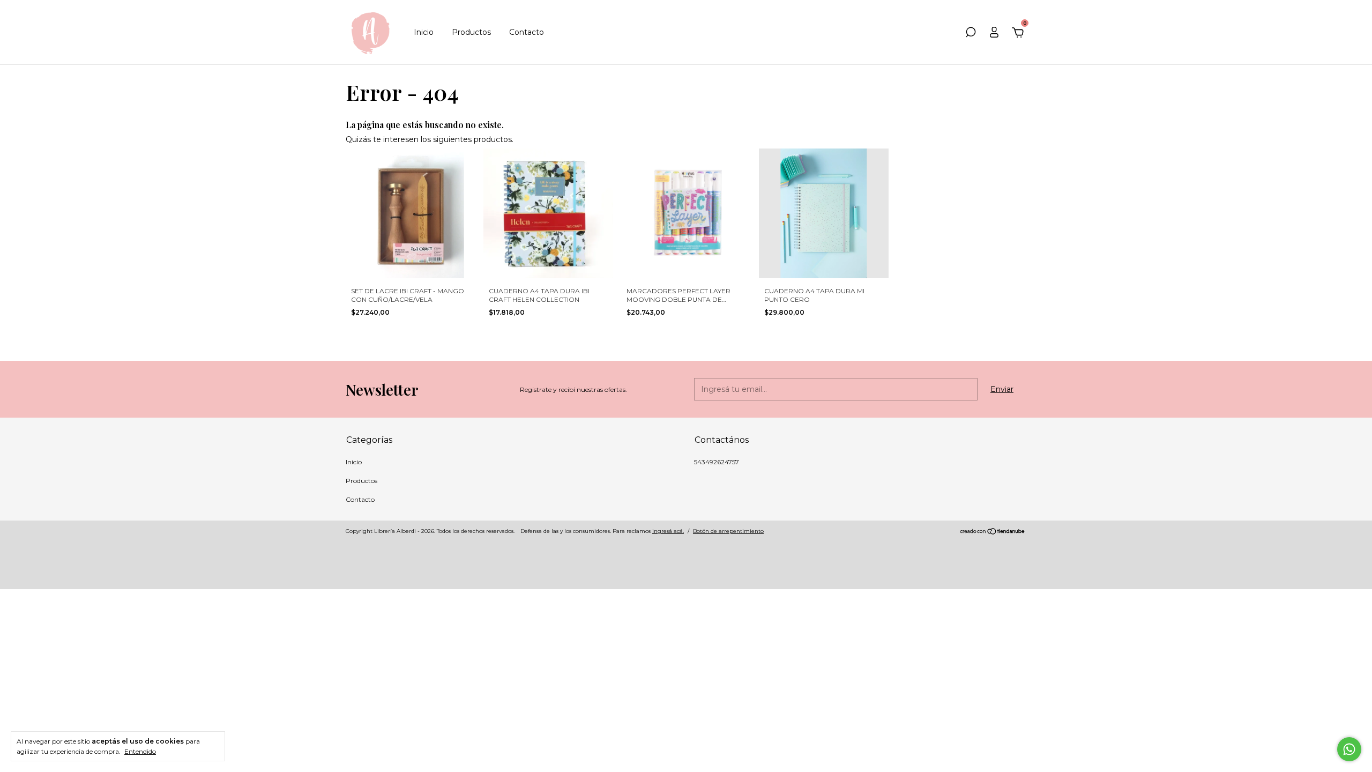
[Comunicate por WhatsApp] (1349, 749)
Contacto (526, 32)
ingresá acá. (668, 531)
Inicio (424, 32)
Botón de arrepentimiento (728, 531)
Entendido (140, 751)
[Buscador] (970, 34)
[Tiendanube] (992, 532)
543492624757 (716, 462)
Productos (471, 32)
